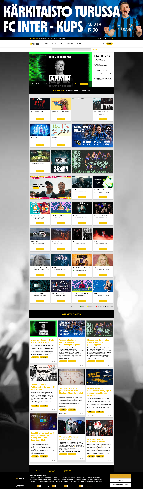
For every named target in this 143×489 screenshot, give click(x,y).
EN (109, 38)
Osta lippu (44, 357)
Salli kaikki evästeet (120, 476)
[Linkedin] (106, 38)
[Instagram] (102, 38)
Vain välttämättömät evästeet (120, 484)
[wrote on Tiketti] (43, 328)
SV (112, 38)
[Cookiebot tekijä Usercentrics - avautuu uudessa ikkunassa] (19, 486)
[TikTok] (104, 38)
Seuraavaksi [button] (86, 91)
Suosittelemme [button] (59, 91)
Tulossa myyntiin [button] (73, 91)
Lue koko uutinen (73, 84)
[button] (30, 84)
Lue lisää (35, 357)
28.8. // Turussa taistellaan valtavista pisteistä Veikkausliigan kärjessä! (50, 84)
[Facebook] (101, 38)
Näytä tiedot (89, 486)
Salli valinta (120, 480)
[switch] (54, 486)
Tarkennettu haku (95, 49)
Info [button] (61, 43)
